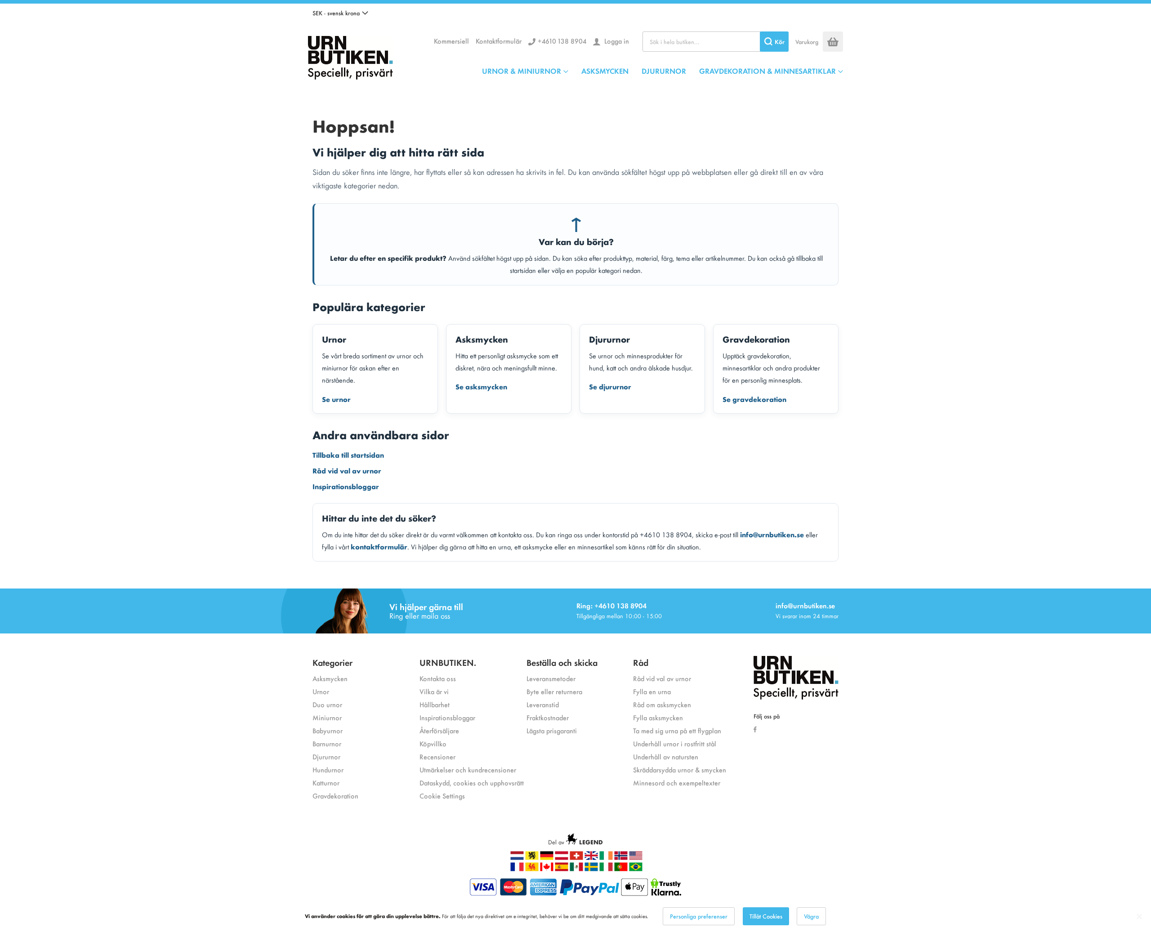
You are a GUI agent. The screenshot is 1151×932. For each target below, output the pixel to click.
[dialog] (575, 916)
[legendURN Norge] (621, 857)
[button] (340, 13)
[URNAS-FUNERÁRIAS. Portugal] (621, 869)
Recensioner (437, 756)
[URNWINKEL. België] (532, 857)
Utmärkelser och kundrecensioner (467, 769)
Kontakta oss (437, 678)
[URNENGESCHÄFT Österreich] (561, 857)
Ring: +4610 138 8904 (611, 605)
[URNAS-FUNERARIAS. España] (561, 869)
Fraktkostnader (547, 717)
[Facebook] (757, 729)
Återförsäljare (439, 730)
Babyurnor (327, 730)
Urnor (320, 691)
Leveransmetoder (551, 678)
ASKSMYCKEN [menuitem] (605, 71)
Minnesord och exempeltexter (676, 782)
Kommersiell (451, 40)
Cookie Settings (442, 795)
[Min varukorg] (833, 41)
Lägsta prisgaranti (551, 730)
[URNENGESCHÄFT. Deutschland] (546, 857)
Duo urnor (327, 704)
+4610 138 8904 (562, 40)
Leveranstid (542, 704)
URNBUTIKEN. (447, 662)
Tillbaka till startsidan (348, 454)
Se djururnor (610, 386)
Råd (640, 662)
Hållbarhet (434, 704)
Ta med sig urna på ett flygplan (677, 730)
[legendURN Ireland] (606, 857)
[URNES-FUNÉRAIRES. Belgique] (532, 869)
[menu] (662, 70)
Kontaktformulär (499, 40)
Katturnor (325, 782)
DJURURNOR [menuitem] (664, 71)
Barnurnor (326, 743)
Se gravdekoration (754, 399)
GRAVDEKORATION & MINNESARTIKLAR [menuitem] (767, 71)
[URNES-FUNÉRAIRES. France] (517, 869)
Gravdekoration (335, 795)
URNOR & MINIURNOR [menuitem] (521, 71)
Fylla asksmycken (658, 717)
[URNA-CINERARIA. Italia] (606, 869)
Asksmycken (330, 678)
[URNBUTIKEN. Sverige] (350, 55)
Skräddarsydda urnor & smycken (679, 769)
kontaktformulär (379, 546)
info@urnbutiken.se (772, 534)
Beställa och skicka (562, 662)
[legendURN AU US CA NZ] (635, 857)
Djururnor (326, 756)
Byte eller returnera (554, 691)
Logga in (615, 40)
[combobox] (715, 41)
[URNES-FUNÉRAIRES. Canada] (546, 869)
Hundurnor (328, 769)
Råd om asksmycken (662, 704)
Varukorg (806, 41)
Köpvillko (432, 743)
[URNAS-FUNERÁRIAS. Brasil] (635, 869)
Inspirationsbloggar (345, 486)
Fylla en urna (652, 691)
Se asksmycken (481, 386)
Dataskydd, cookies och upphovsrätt (471, 782)
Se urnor (336, 399)
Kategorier (332, 662)
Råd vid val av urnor (346, 470)
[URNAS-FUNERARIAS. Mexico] (576, 869)
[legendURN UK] (591, 857)
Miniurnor (327, 717)
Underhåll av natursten (665, 756)
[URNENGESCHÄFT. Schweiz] (576, 857)
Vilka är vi (434, 691)
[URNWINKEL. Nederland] (517, 857)
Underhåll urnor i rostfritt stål (674, 743)
